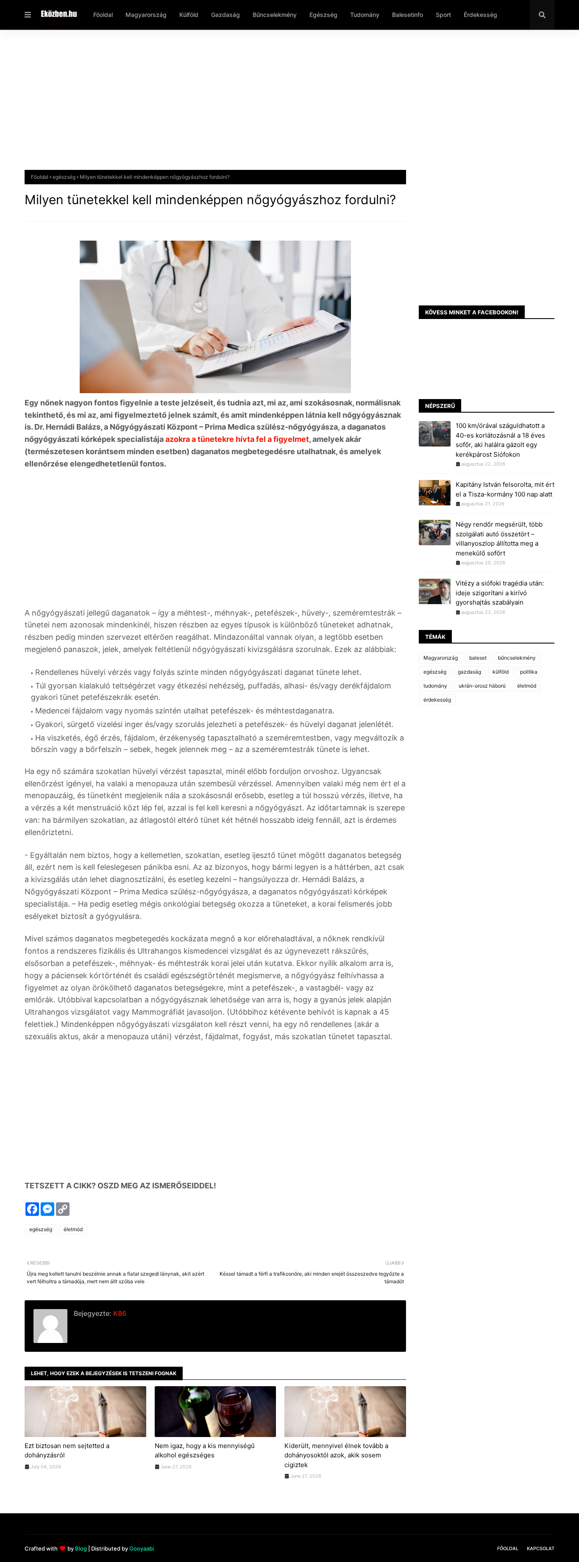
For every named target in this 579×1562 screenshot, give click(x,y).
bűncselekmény (517, 658)
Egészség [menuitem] (323, 14)
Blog (81, 1548)
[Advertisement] (279, 106)
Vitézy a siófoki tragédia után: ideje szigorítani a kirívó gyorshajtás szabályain (500, 592)
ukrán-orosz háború (482, 686)
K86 (118, 1313)
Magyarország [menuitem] (146, 14)
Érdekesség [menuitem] (480, 14)
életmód (73, 1229)
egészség (64, 177)
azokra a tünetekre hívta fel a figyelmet (236, 439)
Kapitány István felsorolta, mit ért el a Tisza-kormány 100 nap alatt (505, 489)
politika (528, 672)
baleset (478, 658)
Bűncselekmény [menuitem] (275, 14)
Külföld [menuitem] (188, 14)
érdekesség (437, 699)
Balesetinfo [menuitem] (407, 14)
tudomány (435, 686)
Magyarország (440, 658)
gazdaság (469, 672)
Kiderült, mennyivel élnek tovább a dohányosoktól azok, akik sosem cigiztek (336, 1455)
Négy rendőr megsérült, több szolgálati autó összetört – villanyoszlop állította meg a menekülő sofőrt (499, 538)
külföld (501, 672)
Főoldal (39, 177)
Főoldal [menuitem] (103, 14)
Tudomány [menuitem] (364, 14)
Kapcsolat (540, 1548)
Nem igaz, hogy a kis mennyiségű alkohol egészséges (205, 1450)
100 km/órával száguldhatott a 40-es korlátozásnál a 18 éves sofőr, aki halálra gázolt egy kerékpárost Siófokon (500, 440)
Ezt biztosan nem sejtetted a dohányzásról (67, 1450)
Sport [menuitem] (443, 14)
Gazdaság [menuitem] (225, 14)
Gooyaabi (141, 1548)
